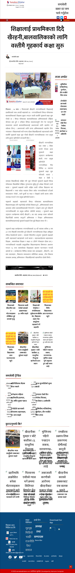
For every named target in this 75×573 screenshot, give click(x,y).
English (47, 561)
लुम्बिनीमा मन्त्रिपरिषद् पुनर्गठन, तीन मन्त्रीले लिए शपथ (43, 412)
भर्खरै (28, 537)
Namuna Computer (57, 571)
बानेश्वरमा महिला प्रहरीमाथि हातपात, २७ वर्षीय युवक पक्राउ (19, 398)
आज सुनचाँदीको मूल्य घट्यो (44, 385)
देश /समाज (46, 556)
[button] (7, 20)
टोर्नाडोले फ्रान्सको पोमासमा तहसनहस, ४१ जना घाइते (18, 412)
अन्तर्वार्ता (24, 561)
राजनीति (29, 541)
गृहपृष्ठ (28, 528)
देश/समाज (28, 547)
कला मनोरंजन (31, 561)
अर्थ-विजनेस (54, 556)
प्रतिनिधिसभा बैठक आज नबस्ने (18, 385)
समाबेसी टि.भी (40, 561)
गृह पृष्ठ (23, 556)
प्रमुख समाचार (30, 556)
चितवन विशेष (39, 556)
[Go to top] (70, 566)
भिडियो (29, 532)
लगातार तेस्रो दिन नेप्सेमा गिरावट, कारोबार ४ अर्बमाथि (43, 398)
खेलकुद (60, 556)
